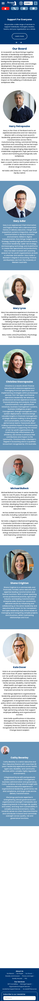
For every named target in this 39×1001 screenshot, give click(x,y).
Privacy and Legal (27, 976)
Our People (19, 973)
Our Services (19, 981)
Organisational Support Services (19, 986)
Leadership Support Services (11, 989)
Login (27, 3)
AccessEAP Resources (30, 989)
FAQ (26, 978)
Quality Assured (17, 978)
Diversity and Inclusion (12, 976)
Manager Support (25, 984)
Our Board (28, 973)
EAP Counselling (13, 984)
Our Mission (10, 973)
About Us (19, 971)
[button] (3, 3)
